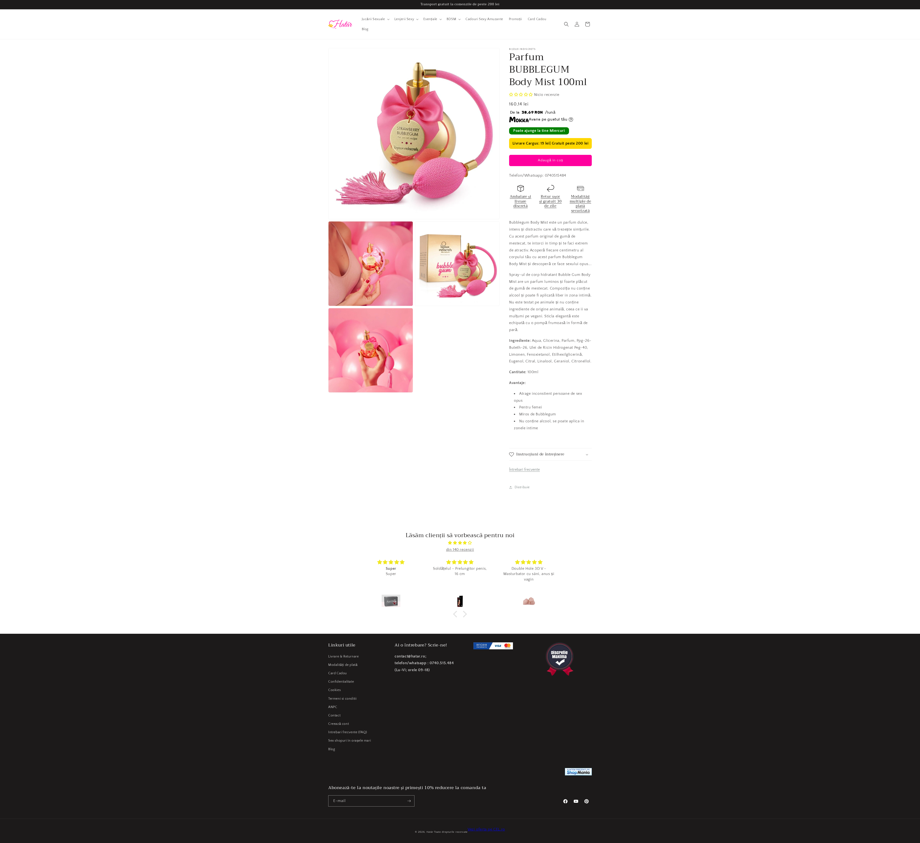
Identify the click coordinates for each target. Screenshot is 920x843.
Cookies (334, 690)
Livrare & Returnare (343, 656)
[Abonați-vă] (409, 801)
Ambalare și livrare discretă (520, 201)
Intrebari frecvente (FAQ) (347, 732)
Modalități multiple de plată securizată (580, 203)
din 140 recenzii (460, 549)
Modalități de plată (342, 665)
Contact (334, 715)
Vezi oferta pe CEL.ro (486, 829)
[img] (460, 542)
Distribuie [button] (522, 487)
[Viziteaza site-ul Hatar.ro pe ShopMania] (578, 773)
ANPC (332, 707)
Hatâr (429, 832)
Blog (331, 749)
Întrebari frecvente (524, 469)
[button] (375, 19)
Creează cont (338, 724)
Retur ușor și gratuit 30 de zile (550, 201)
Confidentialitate (341, 682)
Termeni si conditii (342, 699)
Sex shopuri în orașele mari (349, 741)
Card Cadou (337, 673)
